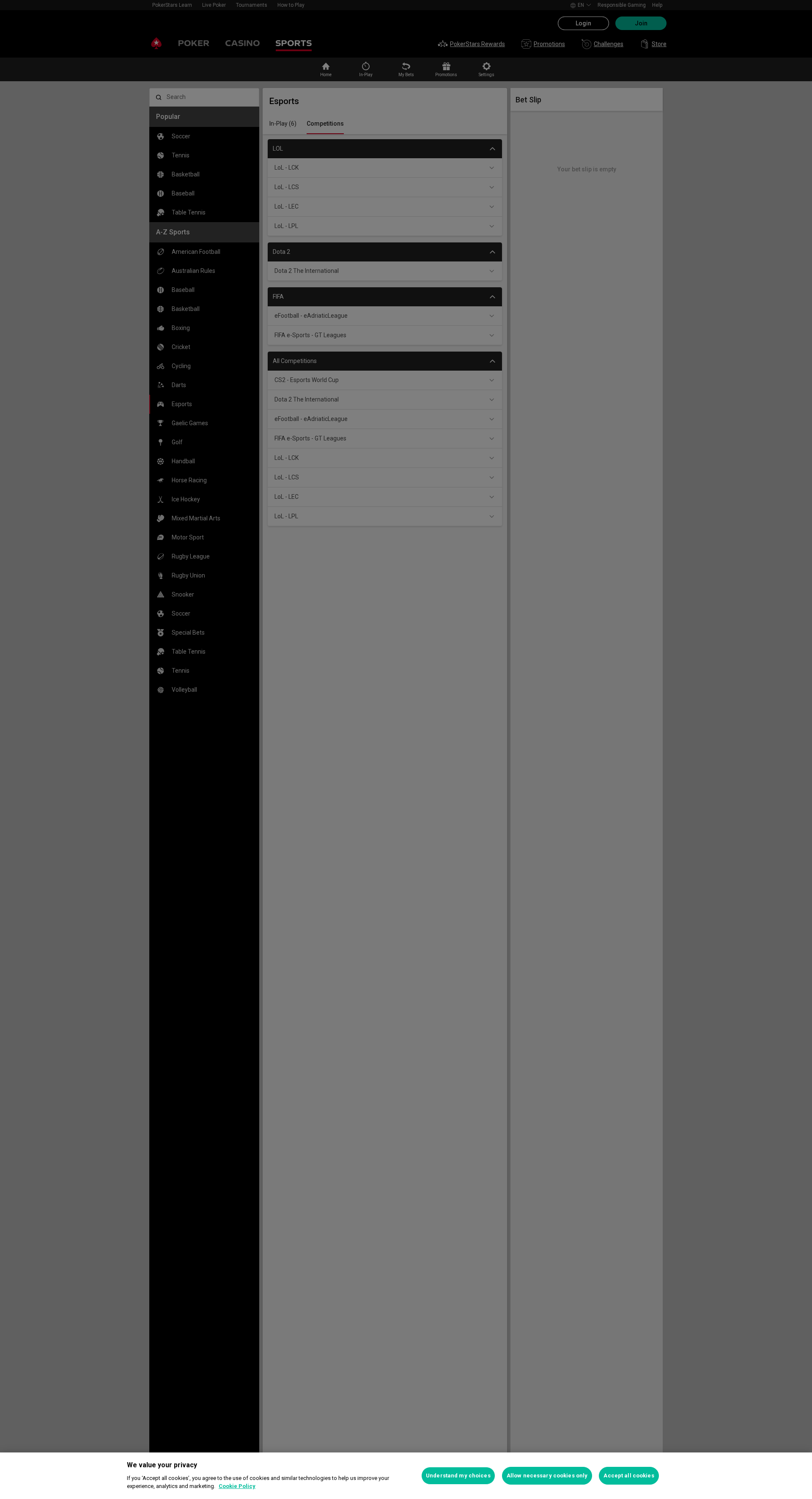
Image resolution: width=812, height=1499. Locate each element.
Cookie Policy (237, 1486)
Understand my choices (458, 1475)
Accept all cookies (629, 1475)
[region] (406, 1475)
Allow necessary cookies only (547, 1475)
